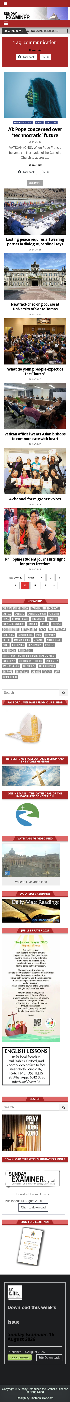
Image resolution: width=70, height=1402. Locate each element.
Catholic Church (37, 614)
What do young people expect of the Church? (35, 371)
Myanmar (38, 640)
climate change (20, 619)
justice (6, 640)
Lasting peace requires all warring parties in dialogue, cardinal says (35, 241)
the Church (29, 666)
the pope (7, 671)
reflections (25, 650)
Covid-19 (52, 619)
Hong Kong (8, 635)
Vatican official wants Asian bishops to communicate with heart (35, 436)
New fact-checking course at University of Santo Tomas (35, 306)
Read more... (35, 183)
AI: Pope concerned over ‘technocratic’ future (35, 132)
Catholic (19, 614)
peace (6, 645)
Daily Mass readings (13, 624)
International (23, 122)
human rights (25, 635)
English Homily (10, 629)
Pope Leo (49, 645)
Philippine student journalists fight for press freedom (35, 561)
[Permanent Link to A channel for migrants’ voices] (35, 471)
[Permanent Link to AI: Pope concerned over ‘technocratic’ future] (35, 95)
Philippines (18, 645)
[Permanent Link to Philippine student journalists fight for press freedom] (35, 531)
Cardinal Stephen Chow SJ (45, 608)
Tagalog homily (11, 666)
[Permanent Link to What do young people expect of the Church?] (35, 341)
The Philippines (47, 666)
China (6, 619)
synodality (52, 661)
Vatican (51, 122)
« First (30, 577)
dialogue (32, 624)
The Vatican (22, 671)
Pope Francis (35, 645)
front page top (57, 629)
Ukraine (36, 671)
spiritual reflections (30, 661)
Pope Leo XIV (9, 650)
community (38, 619)
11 (35, 585)
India (38, 635)
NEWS (39, 122)
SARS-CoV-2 (9, 661)
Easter (44, 624)
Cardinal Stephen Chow (15, 608)
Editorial (56, 624)
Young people (10, 677)
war (57, 671)
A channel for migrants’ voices (35, 499)
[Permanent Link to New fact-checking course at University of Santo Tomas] (35, 276)
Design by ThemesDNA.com (35, 1397)
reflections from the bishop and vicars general (29, 656)
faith (42, 629)
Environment (29, 629)
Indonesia (50, 635)
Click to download (33, 1207)
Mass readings (22, 640)
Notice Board (54, 640)
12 (44, 585)
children (54, 614)
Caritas (7, 614)
